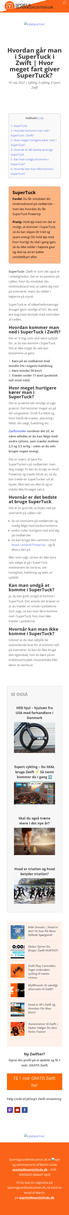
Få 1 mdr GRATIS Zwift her (34, 1081)
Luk (40, 118)
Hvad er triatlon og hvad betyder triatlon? (34, 871)
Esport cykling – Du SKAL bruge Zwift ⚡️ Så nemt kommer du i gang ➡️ (34, 772)
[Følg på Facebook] (25, 1110)
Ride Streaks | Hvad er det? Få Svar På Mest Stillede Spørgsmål (43, 931)
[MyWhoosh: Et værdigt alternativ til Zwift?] (18, 990)
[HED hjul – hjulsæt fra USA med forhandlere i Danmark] (34, 752)
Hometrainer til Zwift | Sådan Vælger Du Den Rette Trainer (43, 1027)
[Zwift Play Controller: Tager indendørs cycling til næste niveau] (18, 971)
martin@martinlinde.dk (29, 1170)
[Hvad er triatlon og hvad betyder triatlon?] (34, 903)
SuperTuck (19, 126)
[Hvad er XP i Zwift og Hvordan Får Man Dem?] (18, 1010)
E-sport (55, 83)
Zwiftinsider (17, 431)
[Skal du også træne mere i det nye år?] (34, 854)
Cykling (32, 83)
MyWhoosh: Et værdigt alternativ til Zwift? (43, 987)
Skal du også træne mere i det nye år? (34, 820)
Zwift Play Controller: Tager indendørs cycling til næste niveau (42, 971)
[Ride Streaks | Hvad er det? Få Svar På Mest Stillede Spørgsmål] (18, 932)
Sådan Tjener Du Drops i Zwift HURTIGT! (43, 948)
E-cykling (43, 83)
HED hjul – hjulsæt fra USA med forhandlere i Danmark (34, 713)
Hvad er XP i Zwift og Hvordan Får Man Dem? (41, 1008)
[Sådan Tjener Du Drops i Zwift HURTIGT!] (18, 952)
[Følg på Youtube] (17, 1110)
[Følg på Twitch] (10, 1110)
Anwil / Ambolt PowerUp (28, 545)
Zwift (34, 88)
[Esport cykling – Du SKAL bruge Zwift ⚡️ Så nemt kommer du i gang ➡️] (34, 803)
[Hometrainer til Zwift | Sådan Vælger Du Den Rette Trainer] (18, 1029)
